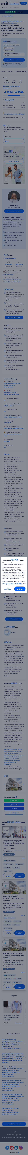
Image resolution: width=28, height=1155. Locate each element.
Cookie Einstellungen (7, 588)
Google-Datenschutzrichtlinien (14, 585)
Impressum (19, 583)
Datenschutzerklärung (8, 583)
